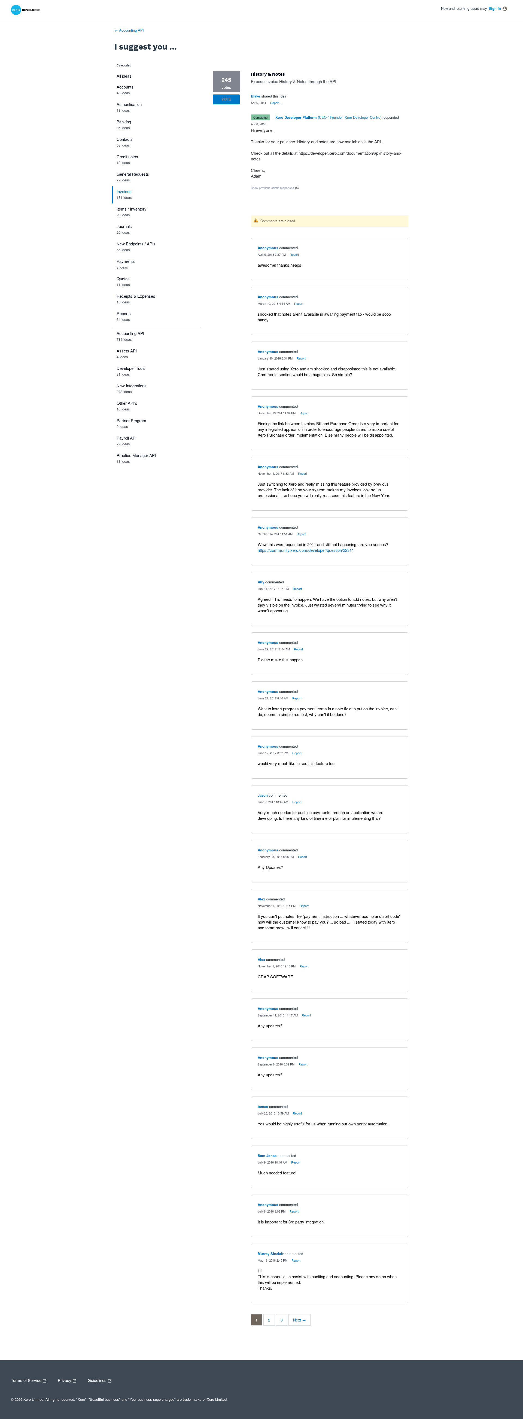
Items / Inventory (132, 209)
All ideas (124, 76)
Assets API (127, 351)
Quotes (123, 278)
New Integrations (132, 385)
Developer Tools (131, 368)
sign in (495, 8)
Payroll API (126, 438)
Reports (124, 313)
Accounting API (130, 333)
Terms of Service (26, 1380)
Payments (126, 261)
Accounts (125, 87)
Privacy (65, 1380)
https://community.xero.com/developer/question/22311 (306, 550)
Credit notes (127, 156)
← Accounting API (129, 30)
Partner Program (131, 420)
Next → (299, 1320)
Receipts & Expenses (136, 296)
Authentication (129, 104)
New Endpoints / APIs (136, 243)
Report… (276, 103)
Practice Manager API (136, 455)
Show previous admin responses (275, 187)
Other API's (127, 403)
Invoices (124, 191)
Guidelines (98, 1380)
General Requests (133, 174)
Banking (124, 121)
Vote (226, 99)
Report (294, 254)
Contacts (125, 139)
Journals (124, 226)
